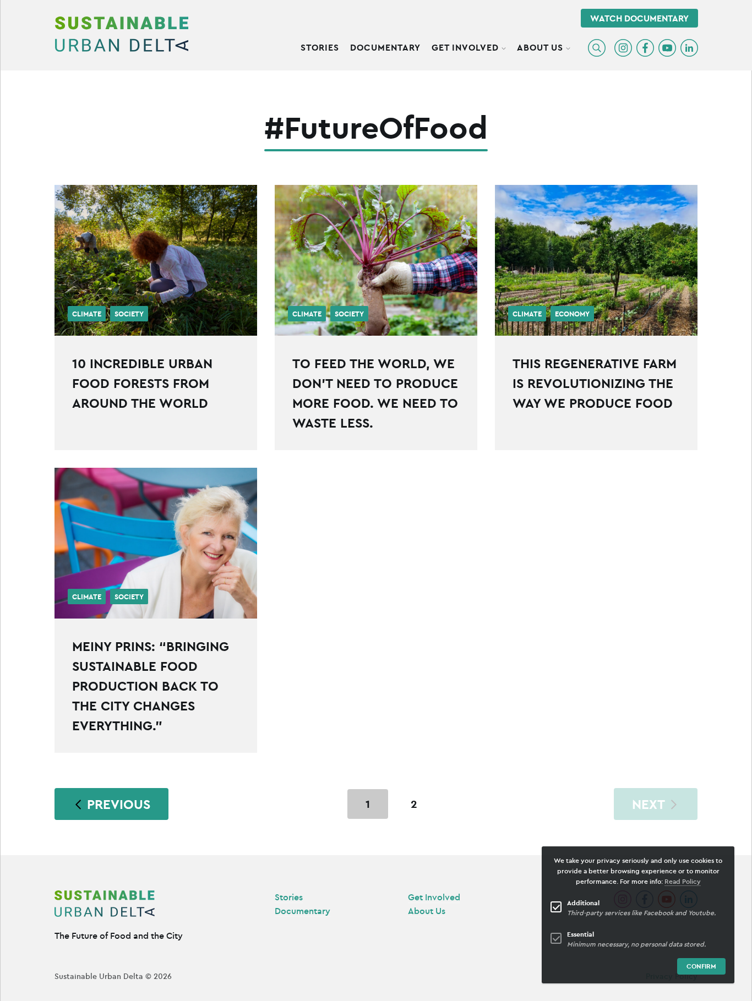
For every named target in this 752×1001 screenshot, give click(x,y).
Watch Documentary (639, 18)
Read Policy (682, 881)
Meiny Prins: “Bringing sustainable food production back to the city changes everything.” (150, 686)
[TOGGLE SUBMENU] (504, 46)
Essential (580, 934)
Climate (86, 314)
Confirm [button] (701, 966)
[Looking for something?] (597, 48)
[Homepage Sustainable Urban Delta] (121, 34)
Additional (583, 903)
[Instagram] (623, 48)
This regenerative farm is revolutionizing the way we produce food (595, 383)
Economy (572, 314)
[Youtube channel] (667, 48)
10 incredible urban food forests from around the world (142, 383)
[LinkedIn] (689, 48)
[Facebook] (645, 48)
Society (129, 314)
